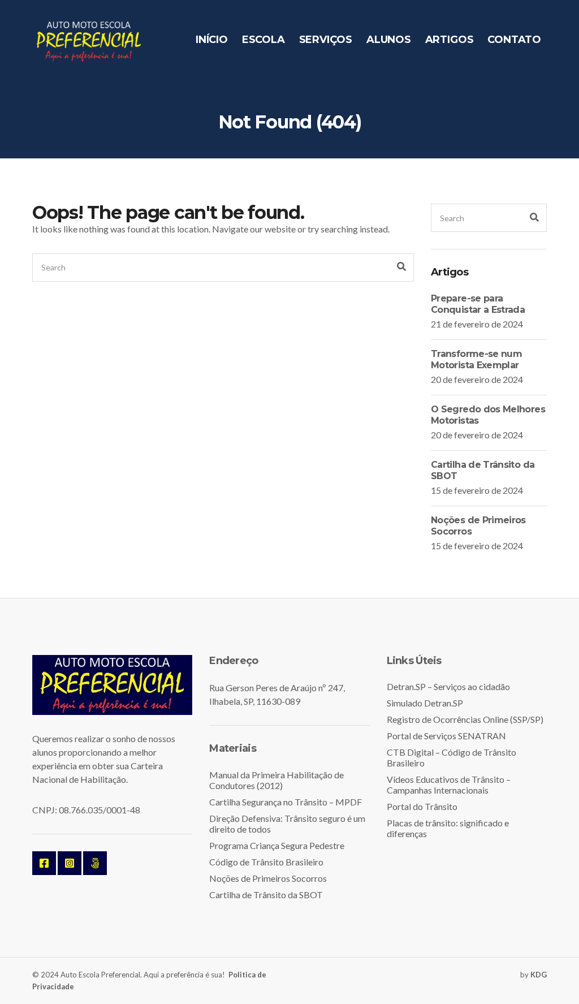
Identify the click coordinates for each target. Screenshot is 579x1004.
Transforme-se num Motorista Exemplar (476, 359)
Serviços (326, 39)
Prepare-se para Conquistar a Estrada (478, 304)
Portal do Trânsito (422, 806)
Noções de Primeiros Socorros (268, 878)
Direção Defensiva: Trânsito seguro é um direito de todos (287, 823)
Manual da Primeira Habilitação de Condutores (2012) (276, 780)
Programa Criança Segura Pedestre (276, 845)
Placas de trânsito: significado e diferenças (448, 828)
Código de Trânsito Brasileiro (266, 861)
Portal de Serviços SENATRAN (446, 735)
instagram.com (69, 863)
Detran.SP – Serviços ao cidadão (448, 686)
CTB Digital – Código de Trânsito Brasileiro (451, 757)
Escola (263, 39)
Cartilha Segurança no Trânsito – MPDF (285, 801)
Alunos (388, 39)
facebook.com (44, 863)
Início (212, 39)
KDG (538, 974)
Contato (514, 39)
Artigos (449, 39)
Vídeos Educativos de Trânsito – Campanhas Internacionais (449, 784)
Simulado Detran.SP (425, 702)
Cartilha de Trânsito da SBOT (266, 894)
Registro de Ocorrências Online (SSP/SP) (465, 719)
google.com (95, 863)
